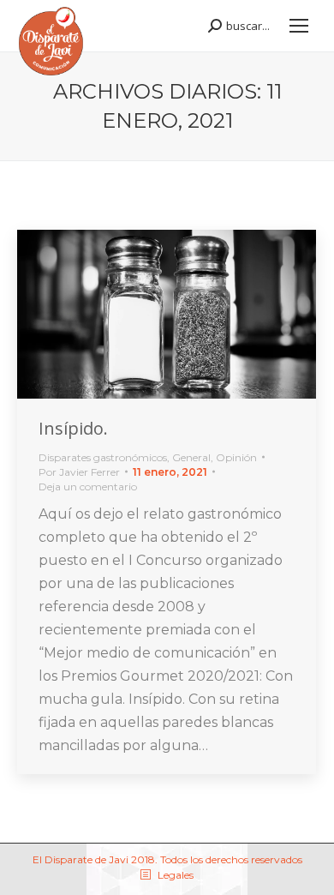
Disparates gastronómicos (103, 457)
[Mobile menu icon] (299, 26)
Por (79, 472)
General (191, 457)
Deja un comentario (88, 486)
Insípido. (73, 428)
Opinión (236, 457)
